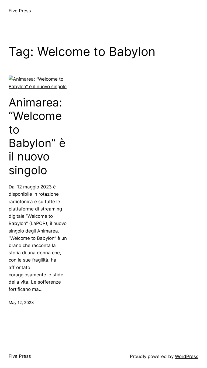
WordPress (186, 356)
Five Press (20, 10)
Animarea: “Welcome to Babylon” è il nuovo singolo (37, 136)
